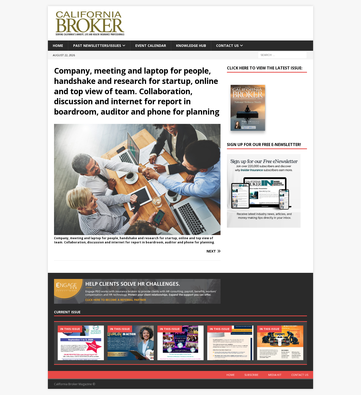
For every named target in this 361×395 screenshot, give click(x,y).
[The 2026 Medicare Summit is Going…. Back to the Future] (180, 343)
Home (58, 45)
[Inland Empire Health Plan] (131, 343)
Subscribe (251, 375)
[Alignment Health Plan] (280, 343)
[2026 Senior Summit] (81, 343)
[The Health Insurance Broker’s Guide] (230, 343)
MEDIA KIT (274, 375)
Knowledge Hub (191, 45)
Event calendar (150, 45)
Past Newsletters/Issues (97, 45)
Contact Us (227, 45)
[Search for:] (282, 55)
